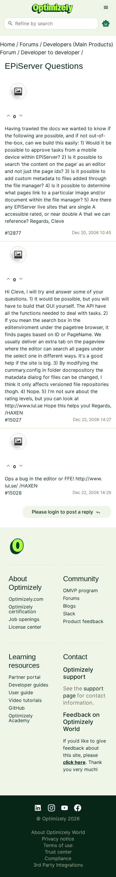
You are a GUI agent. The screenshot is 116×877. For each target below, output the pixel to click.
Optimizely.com (26, 599)
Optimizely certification (22, 609)
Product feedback (83, 621)
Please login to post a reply (66, 512)
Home (7, 44)
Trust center (58, 852)
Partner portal (24, 677)
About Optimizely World (58, 832)
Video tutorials (25, 700)
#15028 (13, 493)
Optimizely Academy (21, 718)
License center (25, 627)
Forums (29, 44)
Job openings (24, 619)
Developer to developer (50, 52)
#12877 (13, 233)
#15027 (13, 420)
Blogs (69, 606)
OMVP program (80, 590)
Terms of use (58, 845)
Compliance (58, 858)
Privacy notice (58, 839)
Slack (69, 614)
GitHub (17, 708)
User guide (21, 692)
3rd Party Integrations (58, 865)
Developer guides (28, 685)
